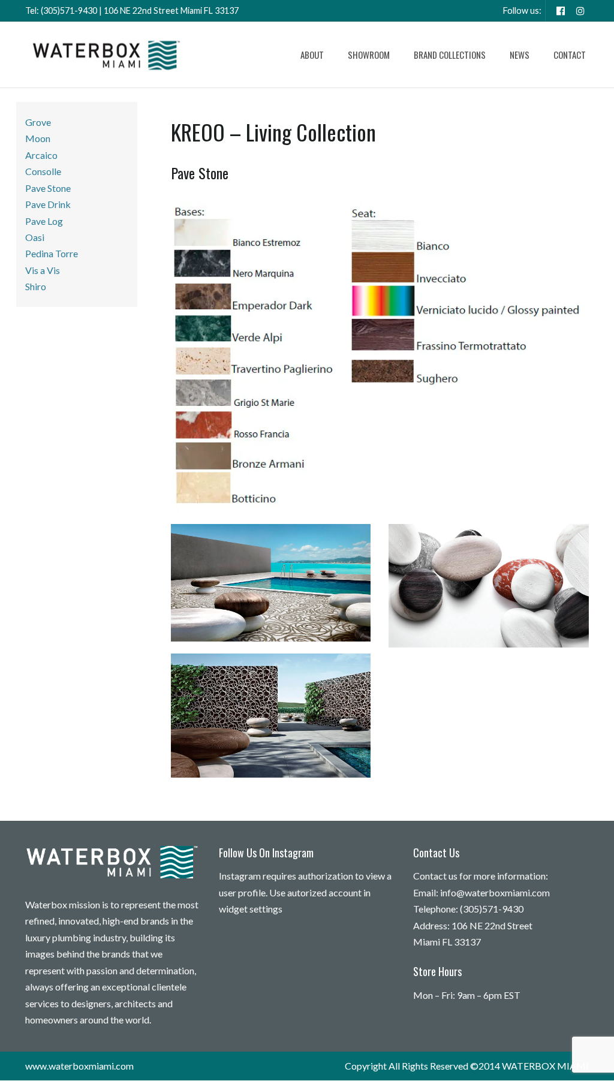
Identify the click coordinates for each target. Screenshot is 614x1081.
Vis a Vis (42, 270)
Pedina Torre (51, 253)
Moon (37, 138)
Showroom (369, 54)
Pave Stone (48, 188)
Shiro (35, 286)
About (312, 54)
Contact (569, 54)
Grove (38, 122)
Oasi (34, 237)
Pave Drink (48, 204)
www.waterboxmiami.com (79, 1065)
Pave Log (44, 221)
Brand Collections (450, 54)
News (519, 54)
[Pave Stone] (380, 358)
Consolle (43, 171)
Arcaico (41, 155)
